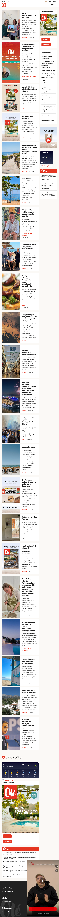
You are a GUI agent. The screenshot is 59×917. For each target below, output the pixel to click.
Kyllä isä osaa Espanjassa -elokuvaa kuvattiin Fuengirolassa (48, 90)
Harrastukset (32, 537)
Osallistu (25, 171)
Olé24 (50, 1)
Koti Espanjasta (26, 649)
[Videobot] (43, 888)
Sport (23, 440)
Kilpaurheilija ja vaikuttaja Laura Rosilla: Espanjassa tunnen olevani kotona (48, 76)
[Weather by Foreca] (8, 780)
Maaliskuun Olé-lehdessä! (48, 70)
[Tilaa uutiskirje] (48, 137)
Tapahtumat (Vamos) (27, 78)
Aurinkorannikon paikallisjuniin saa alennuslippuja (46, 83)
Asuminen (24, 234)
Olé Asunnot (54, 1)
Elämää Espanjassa (27, 234)
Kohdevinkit (25, 304)
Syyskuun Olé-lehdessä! (47, 120)
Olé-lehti (46, 1)
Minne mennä (25, 76)
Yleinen (24, 202)
